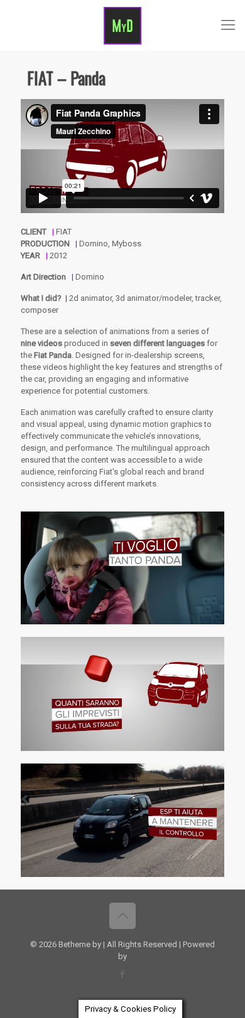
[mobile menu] (228, 25)
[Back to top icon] (122, 916)
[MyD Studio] (122, 25)
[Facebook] (122, 974)
